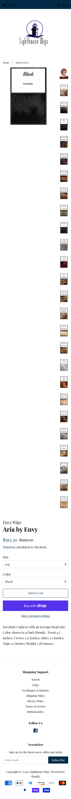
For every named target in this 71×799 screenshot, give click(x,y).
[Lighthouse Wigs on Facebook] (35, 731)
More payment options (35, 616)
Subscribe (58, 760)
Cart (65, 5)
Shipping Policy (35, 696)
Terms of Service (35, 706)
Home (6, 62)
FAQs (35, 685)
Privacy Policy (35, 701)
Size (6, 557)
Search (35, 679)
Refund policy (35, 712)
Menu (11, 5)
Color (7, 574)
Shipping (9, 547)
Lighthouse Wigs (39, 772)
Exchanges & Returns (35, 690)
